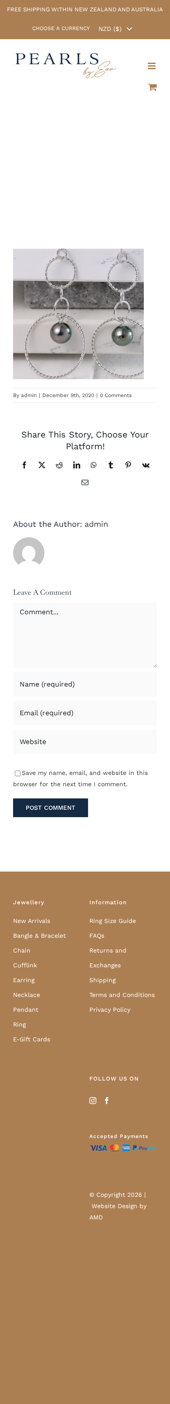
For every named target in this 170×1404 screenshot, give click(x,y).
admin (29, 395)
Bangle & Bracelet (39, 935)
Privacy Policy (109, 1009)
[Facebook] (106, 1100)
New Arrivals (31, 920)
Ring (19, 1024)
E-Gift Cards (31, 1039)
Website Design (114, 1205)
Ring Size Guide (112, 920)
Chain (22, 950)
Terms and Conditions (122, 994)
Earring (23, 979)
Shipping (102, 979)
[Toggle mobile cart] (152, 81)
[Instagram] (92, 1100)
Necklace (26, 994)
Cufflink (25, 965)
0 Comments (116, 395)
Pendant (25, 1009)
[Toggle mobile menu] (152, 60)
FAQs (96, 935)
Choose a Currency (61, 28)
